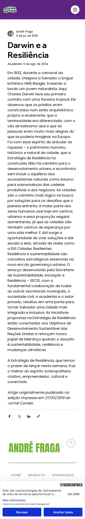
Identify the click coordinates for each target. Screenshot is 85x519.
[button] (75, 9)
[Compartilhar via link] (38, 416)
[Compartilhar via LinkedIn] (29, 416)
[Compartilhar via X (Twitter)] (19, 416)
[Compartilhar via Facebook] (9, 416)
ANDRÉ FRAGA (34, 448)
